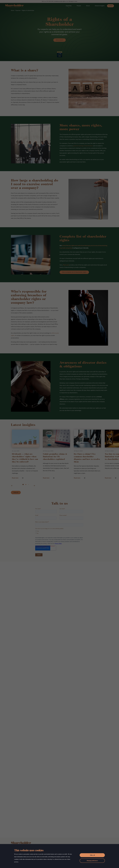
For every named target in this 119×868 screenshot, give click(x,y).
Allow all (92, 855)
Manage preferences (92, 860)
